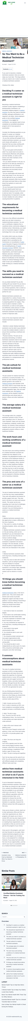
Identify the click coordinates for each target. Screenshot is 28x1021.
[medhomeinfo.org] (9, 3)
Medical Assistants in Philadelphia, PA (20, 855)
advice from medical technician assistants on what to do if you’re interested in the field (15, 976)
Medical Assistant (7, 51)
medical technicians (8, 593)
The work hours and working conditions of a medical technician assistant (15, 953)
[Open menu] (25, 3)
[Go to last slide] (4, 889)
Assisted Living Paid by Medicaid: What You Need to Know (7, 857)
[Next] (24, 889)
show (10, 69)
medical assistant (7, 383)
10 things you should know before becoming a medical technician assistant (15, 964)
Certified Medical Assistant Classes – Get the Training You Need (14, 895)
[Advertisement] (14, 20)
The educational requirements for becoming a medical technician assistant (15, 932)
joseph (5, 64)
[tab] (12, 905)
